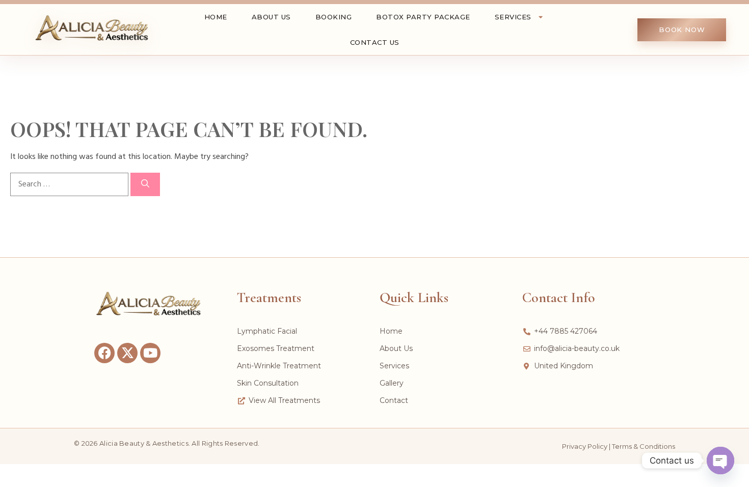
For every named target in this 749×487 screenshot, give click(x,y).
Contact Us (374, 42)
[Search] (145, 184)
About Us (271, 17)
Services (513, 17)
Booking (333, 17)
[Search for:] (70, 184)
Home (215, 17)
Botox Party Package (423, 17)
